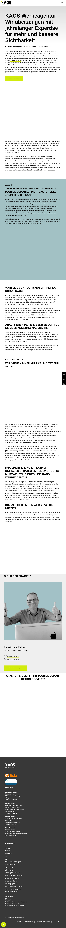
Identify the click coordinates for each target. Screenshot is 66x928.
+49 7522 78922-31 (13, 659)
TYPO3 (7, 848)
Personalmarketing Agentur (14, 886)
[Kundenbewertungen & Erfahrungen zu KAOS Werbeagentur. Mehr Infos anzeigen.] (23, 771)
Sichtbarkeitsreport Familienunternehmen (18, 904)
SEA (6, 859)
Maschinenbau (10, 864)
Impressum (29, 922)
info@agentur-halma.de (12, 822)
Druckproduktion (15, 60)
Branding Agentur (10, 884)
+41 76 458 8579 (10, 835)
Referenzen (9, 896)
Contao (7, 851)
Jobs (6, 898)
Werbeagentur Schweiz (12, 873)
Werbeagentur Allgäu (12, 878)
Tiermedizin (9, 867)
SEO (6, 856)
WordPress (8, 853)
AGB (57, 922)
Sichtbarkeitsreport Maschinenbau (16, 902)
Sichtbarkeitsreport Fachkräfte (15, 906)
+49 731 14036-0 (10, 824)
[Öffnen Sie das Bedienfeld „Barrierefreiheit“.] (3, 924)
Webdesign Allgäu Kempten (14, 875)
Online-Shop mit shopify (13, 862)
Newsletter (8, 900)
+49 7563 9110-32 (11, 813)
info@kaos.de (9, 798)
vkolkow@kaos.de (13, 656)
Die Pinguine (9, 870)
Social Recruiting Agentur (13, 889)
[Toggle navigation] (62, 3)
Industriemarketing (11, 881)
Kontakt (18, 922)
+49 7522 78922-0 (11, 800)
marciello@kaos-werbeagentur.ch (16, 834)
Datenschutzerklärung (44, 922)
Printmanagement (11, 168)
